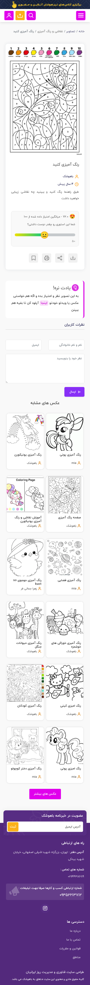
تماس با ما (73, 940)
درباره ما (75, 931)
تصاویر (70, 31)
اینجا (44, 303)
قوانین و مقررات (70, 949)
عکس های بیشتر (45, 794)
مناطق (77, 957)
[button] (20, 15)
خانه (81, 31)
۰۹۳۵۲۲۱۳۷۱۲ (71, 895)
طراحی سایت (75, 972)
